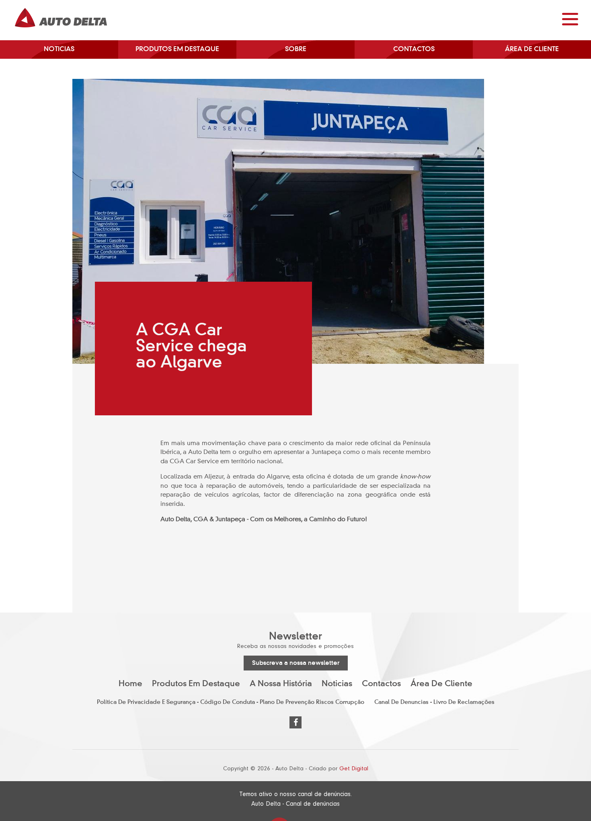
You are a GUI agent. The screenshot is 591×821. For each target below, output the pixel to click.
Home (130, 684)
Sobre (295, 49)
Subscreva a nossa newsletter (295, 663)
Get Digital (353, 768)
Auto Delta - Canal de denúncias (295, 803)
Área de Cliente (532, 49)
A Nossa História (281, 684)
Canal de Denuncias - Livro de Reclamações (434, 702)
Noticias (59, 49)
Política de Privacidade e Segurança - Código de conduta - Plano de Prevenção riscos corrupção (230, 702)
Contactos (414, 49)
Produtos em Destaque (177, 49)
